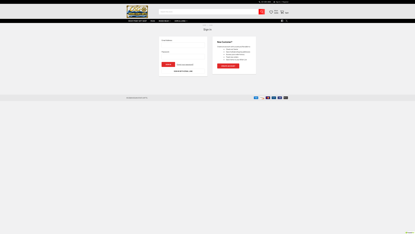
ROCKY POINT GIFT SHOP (137, 21)
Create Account (228, 66)
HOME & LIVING (180, 21)
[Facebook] (282, 21)
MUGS (153, 21)
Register (285, 2)
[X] (287, 21)
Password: (166, 52)
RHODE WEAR (164, 21)
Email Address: (167, 40)
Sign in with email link (183, 71)
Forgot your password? (185, 64)
